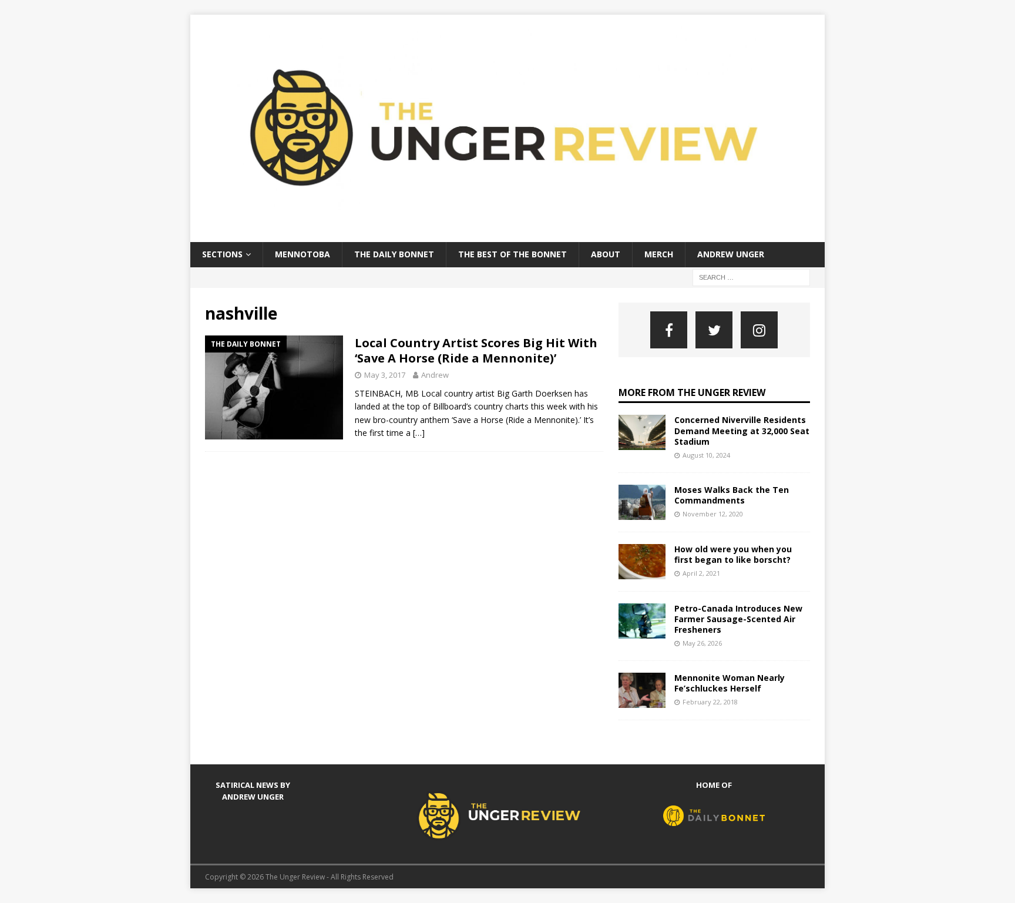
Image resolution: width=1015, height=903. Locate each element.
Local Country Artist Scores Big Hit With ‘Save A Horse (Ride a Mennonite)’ (476, 350)
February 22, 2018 (710, 701)
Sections (222, 254)
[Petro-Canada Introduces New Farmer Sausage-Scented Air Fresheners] (642, 621)
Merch (658, 254)
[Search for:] (751, 276)
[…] (419, 432)
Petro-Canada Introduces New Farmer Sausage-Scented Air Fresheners (738, 619)
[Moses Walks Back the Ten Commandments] (642, 502)
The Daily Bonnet (394, 254)
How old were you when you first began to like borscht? (733, 554)
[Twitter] (713, 329)
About (605, 254)
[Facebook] (668, 329)
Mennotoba (302, 254)
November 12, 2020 (713, 513)
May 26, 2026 (702, 643)
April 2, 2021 (701, 573)
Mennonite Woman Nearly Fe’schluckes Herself (729, 683)
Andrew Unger (730, 254)
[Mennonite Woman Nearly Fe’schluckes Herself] (642, 690)
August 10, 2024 (706, 455)
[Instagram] (759, 329)
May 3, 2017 (384, 375)
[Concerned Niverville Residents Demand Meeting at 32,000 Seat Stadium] (642, 432)
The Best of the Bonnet (512, 254)
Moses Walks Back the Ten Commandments (731, 495)
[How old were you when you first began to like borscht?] (642, 561)
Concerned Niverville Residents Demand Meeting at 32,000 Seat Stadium (741, 430)
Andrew (435, 375)
